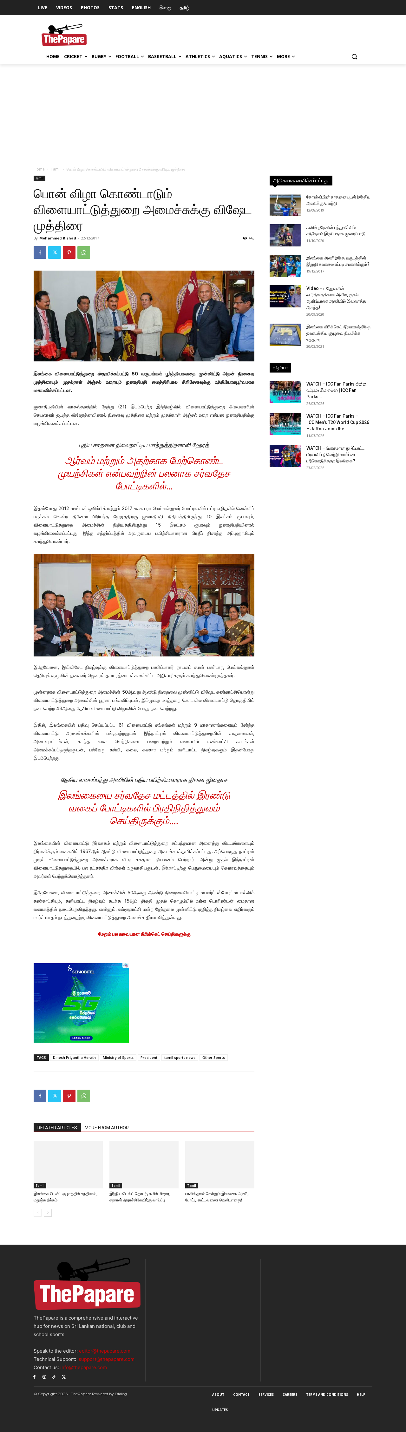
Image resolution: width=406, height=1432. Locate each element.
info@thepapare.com (83, 1367)
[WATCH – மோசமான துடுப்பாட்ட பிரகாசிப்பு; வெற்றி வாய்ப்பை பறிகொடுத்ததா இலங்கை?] (285, 456)
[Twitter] (54, 252)
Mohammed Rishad (57, 238)
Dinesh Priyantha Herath (74, 1057)
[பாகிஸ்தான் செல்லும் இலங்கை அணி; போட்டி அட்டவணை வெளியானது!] (219, 1164)
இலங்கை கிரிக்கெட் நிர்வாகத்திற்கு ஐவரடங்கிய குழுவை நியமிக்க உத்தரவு (338, 333)
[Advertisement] (203, 111)
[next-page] (48, 1213)
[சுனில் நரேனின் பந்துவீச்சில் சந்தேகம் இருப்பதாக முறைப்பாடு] (285, 235)
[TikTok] (54, 1376)
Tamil (56, 169)
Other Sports (213, 1057)
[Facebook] (40, 252)
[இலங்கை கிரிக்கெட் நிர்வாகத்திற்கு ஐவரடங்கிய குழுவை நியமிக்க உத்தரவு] (285, 335)
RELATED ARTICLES (57, 1127)
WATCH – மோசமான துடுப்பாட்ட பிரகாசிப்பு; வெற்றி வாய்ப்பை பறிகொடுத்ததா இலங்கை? (335, 454)
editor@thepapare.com (104, 1351)
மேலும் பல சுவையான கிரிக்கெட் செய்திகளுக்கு (144, 934)
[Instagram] (44, 1376)
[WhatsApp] (83, 252)
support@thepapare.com (106, 1359)
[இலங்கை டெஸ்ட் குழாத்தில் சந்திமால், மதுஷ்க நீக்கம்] (68, 1164)
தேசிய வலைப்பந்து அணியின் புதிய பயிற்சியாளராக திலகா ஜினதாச (144, 779)
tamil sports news (179, 1057)
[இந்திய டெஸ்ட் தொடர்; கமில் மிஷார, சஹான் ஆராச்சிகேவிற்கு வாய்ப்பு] (144, 1164)
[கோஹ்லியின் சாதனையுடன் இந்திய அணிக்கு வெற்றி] (285, 205)
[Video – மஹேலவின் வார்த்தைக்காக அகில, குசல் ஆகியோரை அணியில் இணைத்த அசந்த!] (285, 296)
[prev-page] (38, 1213)
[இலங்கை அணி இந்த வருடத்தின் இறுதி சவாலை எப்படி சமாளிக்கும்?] (285, 266)
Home (39, 169)
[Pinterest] (69, 252)
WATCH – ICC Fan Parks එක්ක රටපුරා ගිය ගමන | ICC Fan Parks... (336, 390)
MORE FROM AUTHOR (107, 1127)
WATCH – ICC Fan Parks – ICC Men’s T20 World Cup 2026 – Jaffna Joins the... (337, 422)
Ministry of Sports (118, 1057)
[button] (354, 56)
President (149, 1057)
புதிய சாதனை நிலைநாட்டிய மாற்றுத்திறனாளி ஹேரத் (144, 445)
